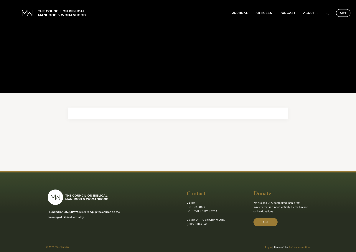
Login (268, 247)
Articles (264, 12)
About (309, 12)
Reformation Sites (299, 247)
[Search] (327, 13)
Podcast (288, 12)
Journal (240, 12)
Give (343, 12)
